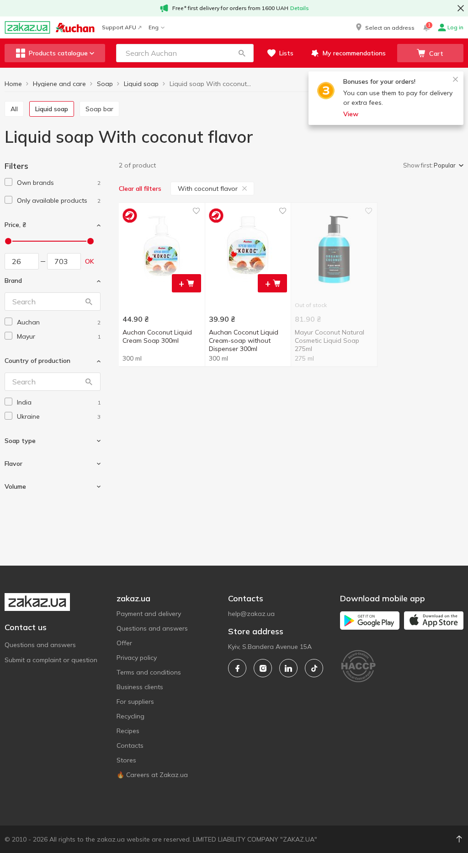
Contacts (130, 745)
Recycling (130, 716)
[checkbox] (8, 182)
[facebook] (237, 668)
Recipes (128, 731)
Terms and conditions (149, 672)
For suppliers (135, 701)
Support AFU (119, 27)
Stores (126, 760)
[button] (384, 27)
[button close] (460, 8)
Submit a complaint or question (51, 660)
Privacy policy (137, 657)
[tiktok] (314, 668)
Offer (124, 643)
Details (299, 8)
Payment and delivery (149, 614)
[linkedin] (288, 668)
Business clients (140, 687)
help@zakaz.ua (251, 614)
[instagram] (263, 668)
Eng (154, 27)
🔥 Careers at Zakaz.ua (152, 775)
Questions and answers (40, 645)
